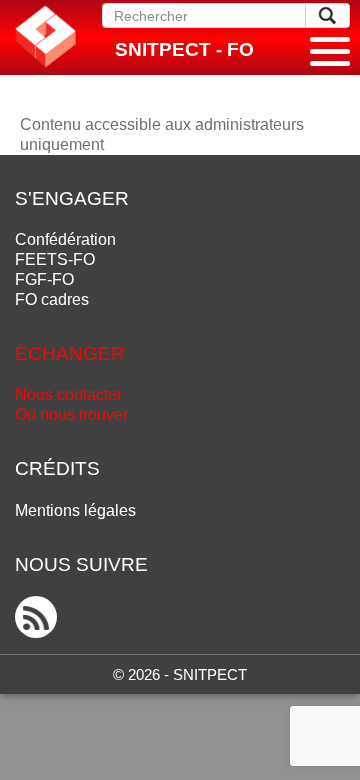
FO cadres (52, 299)
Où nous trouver (71, 414)
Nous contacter (68, 394)
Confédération (65, 239)
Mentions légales (75, 510)
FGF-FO (44, 279)
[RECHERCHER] (327, 15)
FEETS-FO (55, 259)
